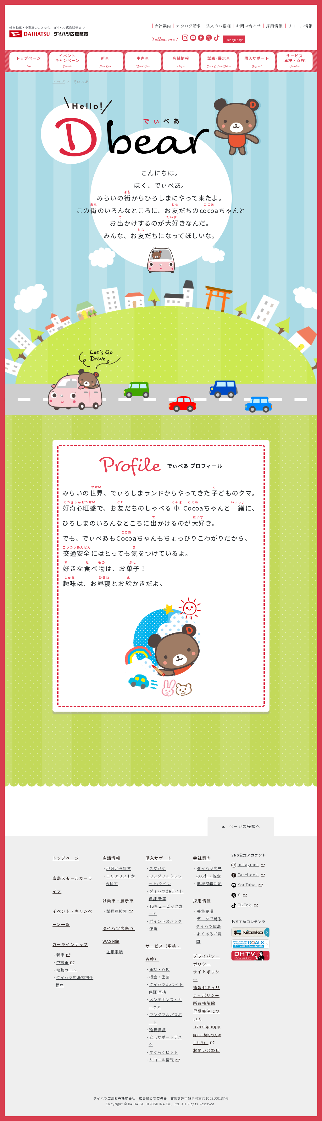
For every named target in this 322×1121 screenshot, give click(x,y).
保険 (153, 928)
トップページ (66, 858)
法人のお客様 (218, 25)
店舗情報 (111, 858)
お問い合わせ (248, 25)
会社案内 (163, 25)
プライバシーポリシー (206, 960)
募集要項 (205, 911)
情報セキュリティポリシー (206, 991)
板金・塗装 (159, 976)
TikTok (245, 904)
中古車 (62, 962)
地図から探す (118, 868)
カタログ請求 (188, 25)
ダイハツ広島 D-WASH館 (119, 934)
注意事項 (114, 951)
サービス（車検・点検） (163, 952)
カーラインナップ (70, 944)
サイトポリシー (206, 975)
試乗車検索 (116, 911)
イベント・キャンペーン (72, 917)
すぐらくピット (163, 1052)
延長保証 (157, 1029)
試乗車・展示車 (118, 901)
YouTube (247, 884)
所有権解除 (204, 1003)
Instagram (248, 864)
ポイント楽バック (165, 921)
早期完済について (207, 1026)
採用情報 (274, 25)
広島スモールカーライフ (72, 884)
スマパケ (157, 868)
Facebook (248, 874)
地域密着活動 (209, 883)
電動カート (66, 969)
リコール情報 (300, 25)
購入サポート (159, 858)
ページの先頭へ (242, 826)
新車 (60, 954)
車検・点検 (159, 969)
